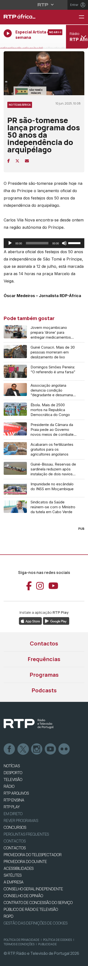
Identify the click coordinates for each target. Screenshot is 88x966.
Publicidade (47, 944)
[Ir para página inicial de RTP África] (29, 17)
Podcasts (44, 690)
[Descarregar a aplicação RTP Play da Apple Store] (30, 620)
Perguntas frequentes (26, 834)
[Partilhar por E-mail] (27, 161)
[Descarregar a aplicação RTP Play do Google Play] (56, 620)
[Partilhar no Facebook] (8, 161)
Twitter (23, 749)
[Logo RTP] (29, 724)
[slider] (75, 242)
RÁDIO (9, 786)
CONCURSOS (15, 827)
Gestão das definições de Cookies (35, 923)
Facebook (9, 749)
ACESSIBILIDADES (18, 868)
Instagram (37, 749)
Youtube (50, 749)
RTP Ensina (14, 800)
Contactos (44, 643)
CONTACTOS (15, 848)
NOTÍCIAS (12, 766)
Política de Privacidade (21, 940)
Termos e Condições (19, 944)
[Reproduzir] (10, 243)
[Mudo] (64, 243)
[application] (44, 243)
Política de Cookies (57, 940)
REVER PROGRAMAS (21, 820)
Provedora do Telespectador (33, 854)
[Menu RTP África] (83, 17)
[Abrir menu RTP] (44, 4)
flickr (64, 749)
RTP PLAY (12, 807)
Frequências (44, 659)
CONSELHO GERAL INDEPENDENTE (33, 889)
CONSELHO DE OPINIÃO (23, 895)
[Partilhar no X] (17, 161)
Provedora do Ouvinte (25, 861)
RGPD (8, 916)
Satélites (13, 875)
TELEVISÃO (13, 779)
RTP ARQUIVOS (16, 793)
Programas (44, 674)
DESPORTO (13, 772)
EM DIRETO (13, 813)
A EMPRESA (13, 882)
